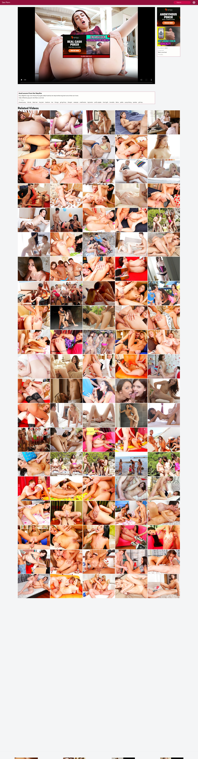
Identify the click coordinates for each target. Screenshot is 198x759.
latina (117, 102)
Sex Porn (6, 3)
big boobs (90, 102)
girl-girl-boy (63, 102)
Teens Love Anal (162, 52)
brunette (112, 102)
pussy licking (128, 102)
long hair (41, 102)
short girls (105, 102)
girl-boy (140, 102)
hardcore (47, 102)
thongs (56, 102)
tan (52, 102)
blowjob (70, 102)
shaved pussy (22, 102)
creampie (75, 102)
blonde (29, 102)
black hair (35, 102)
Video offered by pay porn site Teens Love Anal (31, 97)
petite (121, 102)
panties (135, 102)
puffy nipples (97, 102)
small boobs (83, 102)
